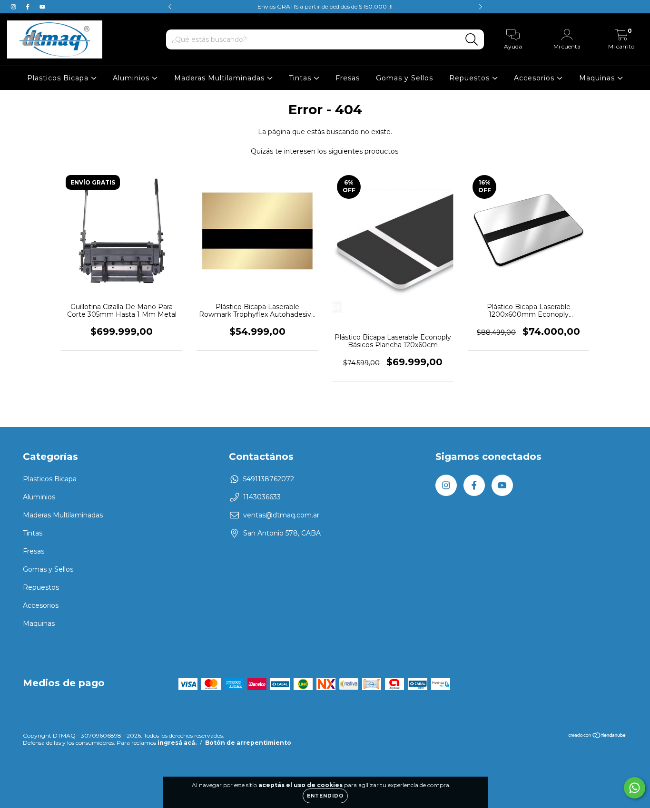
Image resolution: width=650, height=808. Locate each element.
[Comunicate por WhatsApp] (634, 787)
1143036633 (262, 497)
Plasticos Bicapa (59, 78)
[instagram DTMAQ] (14, 6)
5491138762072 (268, 479)
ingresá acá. (177, 742)
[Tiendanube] (597, 736)
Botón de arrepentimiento (248, 742)
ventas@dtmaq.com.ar (281, 515)
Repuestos (470, 78)
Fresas (347, 78)
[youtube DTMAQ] (42, 6)
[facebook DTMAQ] (28, 6)
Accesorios (535, 78)
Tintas (301, 78)
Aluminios (132, 78)
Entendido (325, 796)
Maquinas (598, 78)
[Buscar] (472, 40)
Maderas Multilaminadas (220, 78)
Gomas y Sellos (404, 78)
